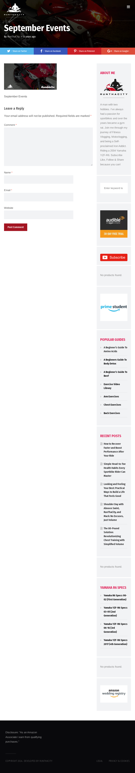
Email (8, 190)
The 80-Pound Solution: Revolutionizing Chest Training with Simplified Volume (114, 536)
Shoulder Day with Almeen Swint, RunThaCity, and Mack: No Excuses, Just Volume (114, 512)
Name (8, 172)
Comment (10, 124)
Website (8, 207)
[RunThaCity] (14, 10)
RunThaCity (13, 36)
